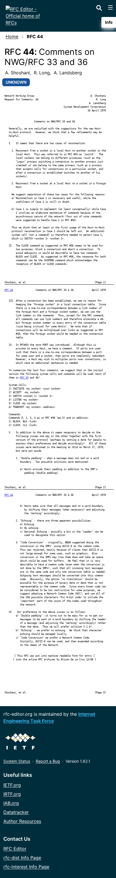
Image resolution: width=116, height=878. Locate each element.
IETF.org (12, 785)
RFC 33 (24, 377)
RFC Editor (14, 848)
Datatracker (16, 812)
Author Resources (22, 821)
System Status (16, 761)
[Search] (99, 7)
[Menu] (110, 7)
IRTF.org (12, 794)
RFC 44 (9, 290)
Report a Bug (48, 761)
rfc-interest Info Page (26, 867)
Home (12, 36)
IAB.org (11, 803)
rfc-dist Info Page (22, 857)
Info (109, 22)
